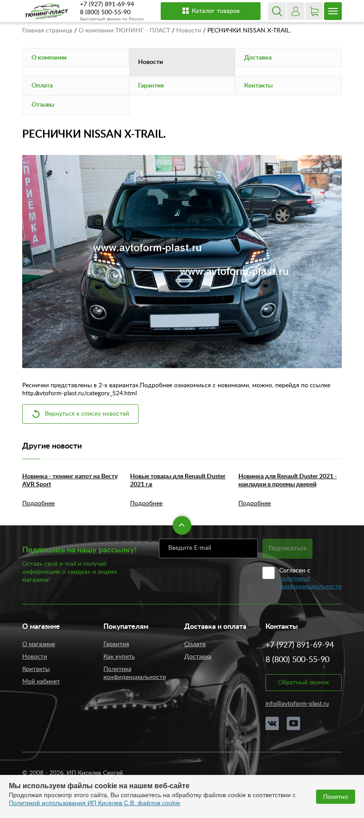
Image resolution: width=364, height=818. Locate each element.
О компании (49, 58)
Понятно (335, 796)
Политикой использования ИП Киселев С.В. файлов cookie (94, 802)
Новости (189, 31)
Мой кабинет (41, 682)
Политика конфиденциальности (134, 673)
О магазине (38, 644)
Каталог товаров (216, 11)
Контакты (258, 86)
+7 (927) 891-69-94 (107, 4)
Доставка (258, 58)
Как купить (119, 657)
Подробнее (38, 503)
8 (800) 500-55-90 (105, 12)
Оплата (42, 86)
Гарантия (151, 86)
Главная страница (48, 31)
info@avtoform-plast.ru (297, 704)
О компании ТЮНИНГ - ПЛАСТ (125, 31)
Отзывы (43, 105)
